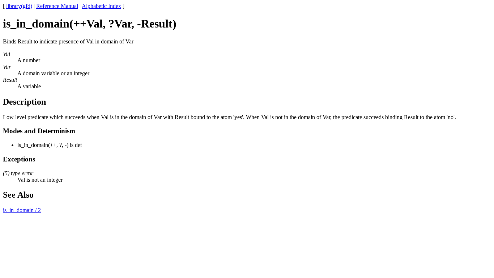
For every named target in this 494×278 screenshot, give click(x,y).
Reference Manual (57, 6)
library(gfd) (19, 6)
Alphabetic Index (101, 6)
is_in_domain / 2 (22, 210)
